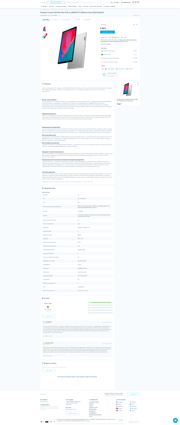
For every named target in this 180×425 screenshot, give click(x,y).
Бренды (45, 6)
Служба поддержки (112, 73)
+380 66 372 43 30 (44, 401)
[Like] (50, 336)
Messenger (134, 408)
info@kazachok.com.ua (71, 409)
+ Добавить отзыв (48, 316)
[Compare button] (137, 25)
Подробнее (87, 420)
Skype (133, 410)
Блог (52, 6)
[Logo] (42, 2)
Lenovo (49, 15)
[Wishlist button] (134, 25)
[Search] (111, 2)
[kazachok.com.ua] (64, 394)
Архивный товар (46, 9)
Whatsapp (134, 406)
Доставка (86, 6)
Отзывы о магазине (97, 6)
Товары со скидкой (110, 6)
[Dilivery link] (136, 58)
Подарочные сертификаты (95, 414)
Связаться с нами (93, 407)
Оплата (80, 6)
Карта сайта (92, 411)
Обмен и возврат (72, 6)
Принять (121, 420)
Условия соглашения (61, 6)
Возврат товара (93, 409)
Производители (92, 412)
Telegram (134, 402)
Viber (133, 404)
